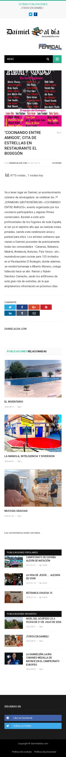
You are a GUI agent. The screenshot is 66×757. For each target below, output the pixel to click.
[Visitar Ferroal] (50, 49)
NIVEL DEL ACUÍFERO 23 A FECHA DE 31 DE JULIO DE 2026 (43, 620)
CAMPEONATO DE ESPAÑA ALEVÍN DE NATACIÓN (41, 559)
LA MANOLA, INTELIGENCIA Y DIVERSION (29, 456)
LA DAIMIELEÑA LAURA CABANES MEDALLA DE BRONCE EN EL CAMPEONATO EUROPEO (42, 659)
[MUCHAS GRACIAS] (33, 488)
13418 (44, 597)
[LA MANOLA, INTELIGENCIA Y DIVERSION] (33, 433)
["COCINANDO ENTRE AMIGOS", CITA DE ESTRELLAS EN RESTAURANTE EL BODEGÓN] (33, 99)
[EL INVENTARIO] (33, 378)
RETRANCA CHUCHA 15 (39, 593)
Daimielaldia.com (18, 163)
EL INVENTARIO (13, 401)
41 (60, 133)
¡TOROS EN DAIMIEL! (32, 8)
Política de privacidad (45, 751)
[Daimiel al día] (33, 31)
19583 (44, 565)
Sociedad (57, 163)
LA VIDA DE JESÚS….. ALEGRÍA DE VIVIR (43, 577)
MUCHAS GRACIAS (15, 510)
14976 (44, 583)
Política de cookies (22, 751)
